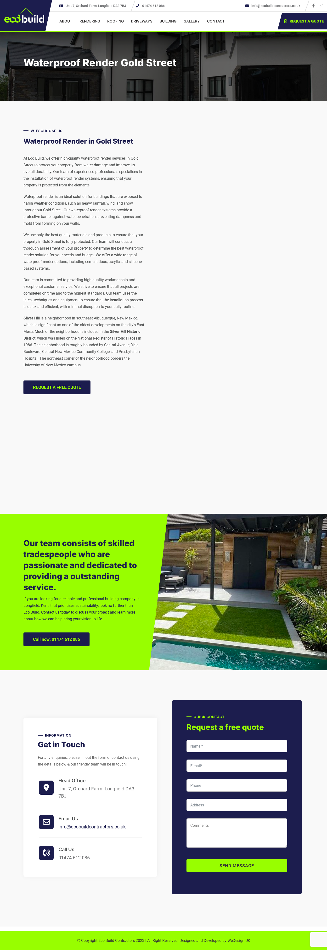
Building (168, 21)
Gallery (192, 21)
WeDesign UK (238, 940)
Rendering (89, 21)
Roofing (115, 21)
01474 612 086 (153, 6)
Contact (216, 21)
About (65, 21)
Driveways (141, 21)
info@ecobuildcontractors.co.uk (275, 6)
